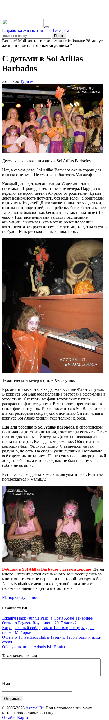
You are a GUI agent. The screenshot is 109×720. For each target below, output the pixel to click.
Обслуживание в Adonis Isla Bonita (33, 647)
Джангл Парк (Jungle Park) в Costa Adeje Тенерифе (47, 618)
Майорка (10, 597)
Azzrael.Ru (34, 708)
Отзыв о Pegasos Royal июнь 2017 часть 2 (39, 623)
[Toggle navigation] (47, 27)
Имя (6, 683)
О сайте (9, 717)
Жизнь (29, 30)
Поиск (59, 36)
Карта (22, 717)
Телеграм (60, 30)
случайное (28, 597)
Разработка (12, 30)
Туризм (26, 81)
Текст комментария (19, 656)
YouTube (43, 30)
